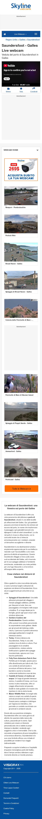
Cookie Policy (9, 808)
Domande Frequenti (11, 798)
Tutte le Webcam (21, 488)
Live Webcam (19, 34)
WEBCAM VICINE (11, 150)
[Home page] (5, 34)
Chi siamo (7, 777)
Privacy (6, 813)
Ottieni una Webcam (11, 782)
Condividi (33, 91)
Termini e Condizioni (11, 803)
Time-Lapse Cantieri (11, 787)
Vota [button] (21, 91)
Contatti (6, 793)
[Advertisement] (21, 23)
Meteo (8, 91)
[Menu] (35, 34)
